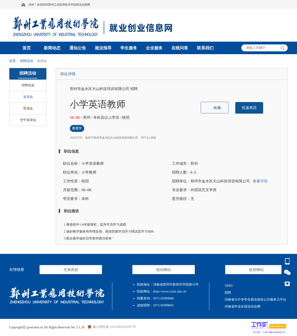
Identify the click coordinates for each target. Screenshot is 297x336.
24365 (229, 285)
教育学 (77, 128)
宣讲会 (28, 97)
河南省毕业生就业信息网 (242, 306)
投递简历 (249, 108)
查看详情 (260, 181)
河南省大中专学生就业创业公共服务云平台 (255, 299)
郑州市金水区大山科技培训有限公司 (100, 89)
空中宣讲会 (28, 120)
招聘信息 (28, 85)
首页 (12, 61)
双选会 (28, 108)
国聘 (228, 292)
